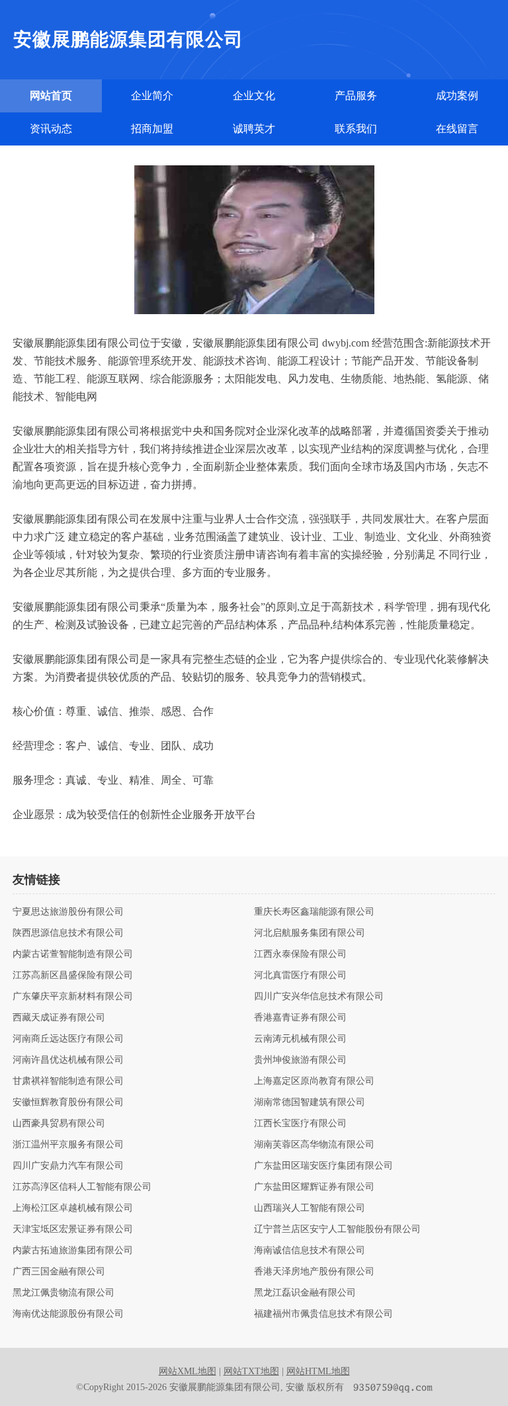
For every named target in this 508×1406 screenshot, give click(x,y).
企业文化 (254, 95)
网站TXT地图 (251, 1371)
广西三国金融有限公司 (59, 1271)
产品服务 (356, 95)
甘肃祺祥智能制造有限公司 (68, 1081)
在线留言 (457, 128)
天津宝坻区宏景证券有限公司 (73, 1229)
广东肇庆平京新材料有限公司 (73, 996)
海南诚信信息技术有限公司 (309, 1250)
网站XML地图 (187, 1371)
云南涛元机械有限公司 (300, 1039)
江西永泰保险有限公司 (300, 954)
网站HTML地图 (318, 1371)
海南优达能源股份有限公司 (68, 1314)
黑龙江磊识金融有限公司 (305, 1293)
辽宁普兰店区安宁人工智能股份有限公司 (337, 1229)
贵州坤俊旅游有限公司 (300, 1060)
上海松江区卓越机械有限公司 (73, 1208)
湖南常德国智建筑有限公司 (309, 1102)
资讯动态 (51, 128)
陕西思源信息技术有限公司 (68, 933)
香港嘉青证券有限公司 (300, 1017)
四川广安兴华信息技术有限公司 (319, 996)
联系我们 (356, 128)
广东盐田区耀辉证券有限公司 (314, 1187)
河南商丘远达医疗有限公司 (68, 1039)
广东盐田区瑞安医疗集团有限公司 (323, 1166)
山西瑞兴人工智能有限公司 (309, 1208)
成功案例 (457, 95)
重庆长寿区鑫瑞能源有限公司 (314, 912)
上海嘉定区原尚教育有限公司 (314, 1081)
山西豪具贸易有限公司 (59, 1123)
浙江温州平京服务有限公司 (68, 1144)
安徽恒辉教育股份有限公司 (68, 1102)
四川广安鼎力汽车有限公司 (68, 1166)
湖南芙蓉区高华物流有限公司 (314, 1144)
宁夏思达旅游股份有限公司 (68, 912)
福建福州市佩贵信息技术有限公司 (323, 1314)
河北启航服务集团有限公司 (309, 933)
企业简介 (152, 95)
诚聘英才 (254, 128)
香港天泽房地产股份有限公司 (314, 1271)
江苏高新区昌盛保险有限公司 (73, 975)
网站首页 (51, 95)
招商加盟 (152, 128)
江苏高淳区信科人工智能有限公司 (82, 1187)
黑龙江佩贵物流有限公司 (63, 1293)
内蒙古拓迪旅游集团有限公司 (73, 1250)
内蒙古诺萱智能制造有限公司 (73, 954)
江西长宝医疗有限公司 (300, 1123)
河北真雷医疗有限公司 (300, 975)
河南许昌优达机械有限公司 (68, 1060)
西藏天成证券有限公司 (59, 1017)
